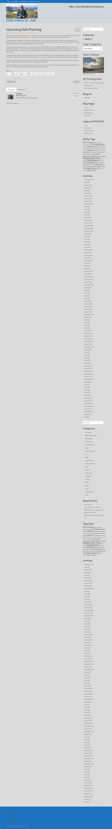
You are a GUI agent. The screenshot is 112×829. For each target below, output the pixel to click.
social (100, 165)
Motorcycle (86, 156)
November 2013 (88, 341)
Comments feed (88, 130)
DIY (94, 150)
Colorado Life (89, 441)
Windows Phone (91, 170)
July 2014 (87, 320)
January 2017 (88, 260)
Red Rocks (96, 163)
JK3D (86, 457)
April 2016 (87, 268)
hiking (84, 152)
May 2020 (87, 212)
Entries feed (87, 128)
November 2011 (88, 406)
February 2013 (88, 365)
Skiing (86, 482)
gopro (97, 150)
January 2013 (88, 368)
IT (85, 454)
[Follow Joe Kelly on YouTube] (77, 95)
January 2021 (88, 198)
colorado (90, 147)
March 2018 (87, 252)
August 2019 (87, 233)
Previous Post (11, 81)
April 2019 (87, 244)
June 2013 (87, 355)
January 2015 (88, 306)
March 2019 (87, 247)
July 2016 (87, 263)
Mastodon (87, 98)
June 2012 (87, 387)
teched (87, 166)
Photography (92, 160)
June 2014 (87, 322)
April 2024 (87, 182)
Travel (87, 488)
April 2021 (87, 190)
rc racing (87, 162)
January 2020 (88, 223)
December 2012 (88, 371)
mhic (91, 154)
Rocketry (87, 479)
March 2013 (87, 363)
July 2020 (87, 206)
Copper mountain (100, 148)
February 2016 (88, 271)
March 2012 (87, 395)
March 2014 (87, 330)
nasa (102, 158)
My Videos (87, 115)
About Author (11, 89)
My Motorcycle (88, 113)
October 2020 (88, 201)
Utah (101, 168)
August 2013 (87, 349)
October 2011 (88, 409)
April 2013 (87, 360)
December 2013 (88, 339)
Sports (87, 485)
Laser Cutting (89, 460)
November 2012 (88, 374)
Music (86, 466)
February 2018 (88, 255)
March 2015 (87, 301)
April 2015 (87, 298)
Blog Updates (89, 438)
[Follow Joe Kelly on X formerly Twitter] (74, 95)
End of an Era (88, 504)
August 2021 (87, 188)
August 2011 (87, 414)
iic (91, 152)
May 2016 (87, 266)
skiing (95, 165)
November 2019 (88, 228)
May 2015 (87, 295)
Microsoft (96, 154)
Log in (86, 125)
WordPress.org (88, 133)
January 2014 (88, 336)
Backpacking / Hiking (91, 435)
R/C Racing (88, 476)
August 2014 (87, 317)
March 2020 (87, 217)
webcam (85, 170)
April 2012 (87, 392)
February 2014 (88, 333)
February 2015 (88, 303)
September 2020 (89, 204)
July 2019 (87, 236)
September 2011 (88, 411)
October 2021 (88, 185)
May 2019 (87, 241)
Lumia (88, 154)
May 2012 (87, 390)
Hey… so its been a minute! (92, 507)
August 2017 (87, 258)
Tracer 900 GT (93, 166)
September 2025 (89, 179)
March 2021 (87, 193)
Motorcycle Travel (23, 32)
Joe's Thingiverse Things (91, 88)
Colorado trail (88, 148)
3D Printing (88, 142)
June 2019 (87, 239)
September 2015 (89, 285)
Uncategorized (31, 32)
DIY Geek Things (90, 445)
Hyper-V (88, 152)
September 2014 (89, 314)
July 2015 (87, 290)
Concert (93, 148)
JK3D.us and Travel (89, 512)
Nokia (84, 160)
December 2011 (88, 403)
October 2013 (88, 344)
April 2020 (87, 215)
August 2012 (87, 382)
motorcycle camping (98, 156)
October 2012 (88, 376)
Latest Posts (21, 89)
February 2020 (88, 220)
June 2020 (87, 209)
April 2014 (87, 328)
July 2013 (87, 352)
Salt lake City (89, 165)
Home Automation (90, 451)
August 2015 (87, 287)
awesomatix (86, 145)
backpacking (98, 145)
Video (86, 495)
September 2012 (89, 379)
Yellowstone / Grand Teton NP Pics (93, 510)
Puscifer (101, 160)
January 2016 (88, 274)
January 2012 (88, 401)
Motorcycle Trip (10, 78)
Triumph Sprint (101, 166)
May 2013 (87, 357)
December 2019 (88, 225)
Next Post (76, 81)
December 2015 (88, 277)
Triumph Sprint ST (17, 78)
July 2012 (87, 384)
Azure (91, 144)
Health (87, 448)
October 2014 (88, 312)
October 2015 (88, 282)
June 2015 (87, 293)
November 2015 (88, 279)
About (86, 107)
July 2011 (87, 417)
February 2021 (88, 196)
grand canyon (102, 150)
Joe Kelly (10, 32)
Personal (87, 470)
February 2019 (88, 250)
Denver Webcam (89, 110)
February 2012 (88, 398)
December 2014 (88, 309)
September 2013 (89, 347)
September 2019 (89, 231)
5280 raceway (97, 143)
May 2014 (87, 325)
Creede (85, 150)
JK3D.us (95, 152)
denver (90, 150)
